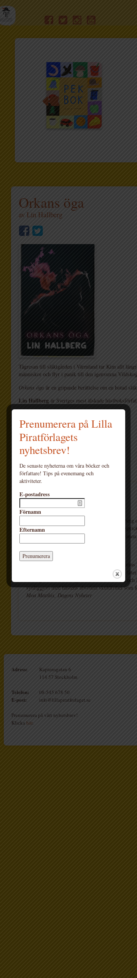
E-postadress (34, 494)
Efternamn (32, 530)
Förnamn (30, 512)
